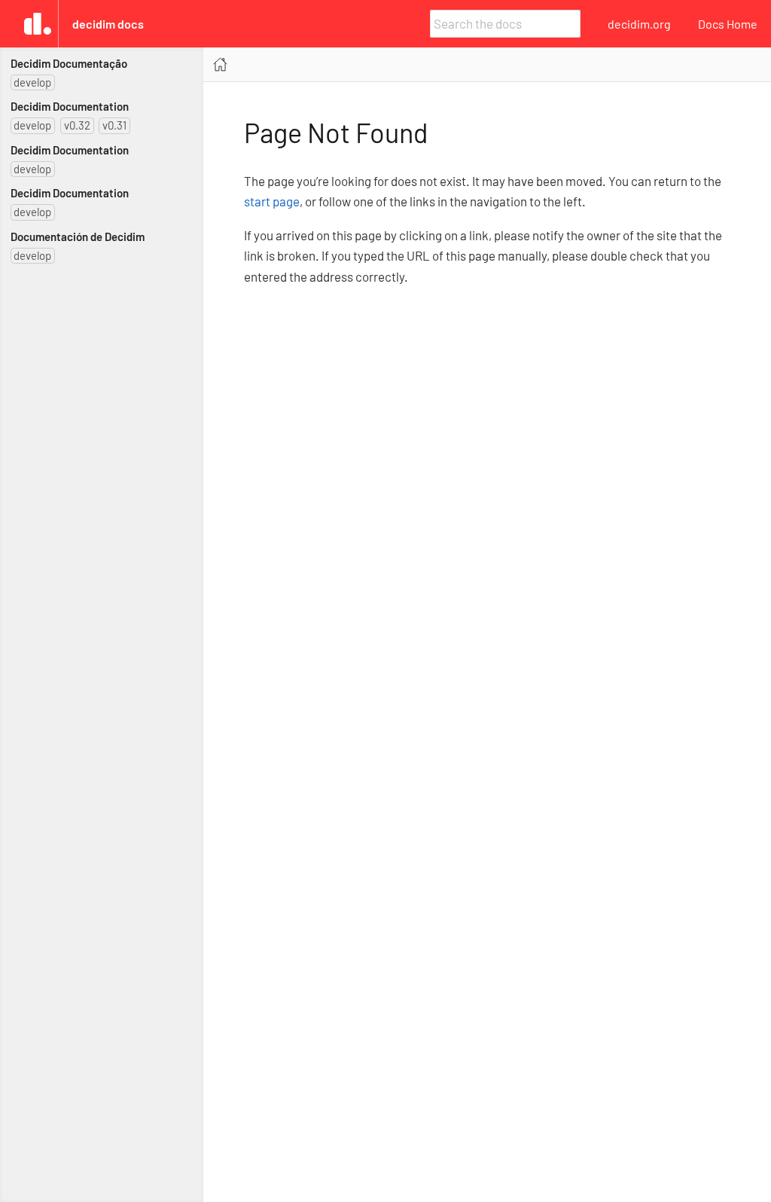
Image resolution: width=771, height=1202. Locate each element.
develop (32, 82)
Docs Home (727, 24)
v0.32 (77, 125)
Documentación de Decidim (78, 236)
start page (272, 201)
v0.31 (114, 125)
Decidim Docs (108, 24)
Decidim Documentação (69, 63)
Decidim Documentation (70, 106)
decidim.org (639, 24)
